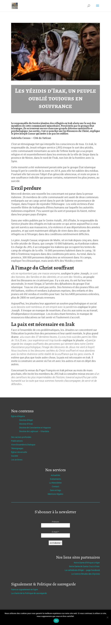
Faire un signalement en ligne (24, 589)
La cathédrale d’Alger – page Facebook (82, 570)
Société (14, 455)
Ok (56, 621)
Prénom (55, 521)
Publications (17, 440)
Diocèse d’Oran (26, 423)
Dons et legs (55, 490)
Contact (55, 486)
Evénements (55, 479)
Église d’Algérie (18, 416)
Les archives (16, 459)
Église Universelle (19, 452)
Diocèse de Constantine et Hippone (35, 427)
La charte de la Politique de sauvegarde (29, 593)
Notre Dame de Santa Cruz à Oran (84, 566)
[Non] (107, 617)
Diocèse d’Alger (26, 420)
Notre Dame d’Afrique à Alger (87, 562)
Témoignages (17, 448)
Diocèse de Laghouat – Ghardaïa (34, 431)
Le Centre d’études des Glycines (85, 573)
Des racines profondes (21, 437)
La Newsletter (55, 482)
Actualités (55, 475)
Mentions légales (55, 494)
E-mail (55, 531)
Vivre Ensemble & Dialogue (23, 444)
